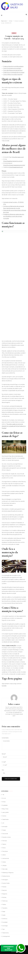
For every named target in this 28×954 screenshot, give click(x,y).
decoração (4, 826)
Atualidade (5, 805)
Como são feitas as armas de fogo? (13, 70)
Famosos (4, 840)
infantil (4, 855)
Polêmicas (4, 901)
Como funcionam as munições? (12, 68)
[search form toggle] (26, 14)
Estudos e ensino (6, 837)
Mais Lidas (4, 869)
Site (3, 770)
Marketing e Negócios (7, 872)
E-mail (4, 762)
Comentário (5, 738)
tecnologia (5, 925)
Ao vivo (4, 798)
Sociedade (4, 922)
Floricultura (5, 851)
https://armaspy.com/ (18, 157)
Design (4, 830)
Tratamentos (5, 932)
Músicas (4, 886)
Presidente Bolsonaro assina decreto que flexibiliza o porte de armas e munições (13, 216)
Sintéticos (4, 918)
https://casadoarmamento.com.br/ (12, 161)
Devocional (5, 833)
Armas (14, 33)
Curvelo (4, 685)
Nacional (4, 890)
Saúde (3, 915)
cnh (3, 823)
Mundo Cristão (6, 883)
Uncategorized (6, 936)
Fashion (4, 844)
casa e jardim (5, 812)
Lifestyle (4, 865)
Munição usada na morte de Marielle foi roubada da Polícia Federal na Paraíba (13, 426)
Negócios (4, 894)
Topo (3, 929)
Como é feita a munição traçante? (13, 74)
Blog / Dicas (5, 808)
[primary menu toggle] (2, 15)
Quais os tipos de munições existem (13, 66)
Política (4, 904)
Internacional (5, 858)
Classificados (5, 819)
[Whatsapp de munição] (13, 953)
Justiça (4, 862)
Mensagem (5, 879)
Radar (3, 911)
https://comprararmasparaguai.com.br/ (14, 165)
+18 (3, 794)
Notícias (4, 897)
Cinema (4, 816)
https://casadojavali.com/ (16, 167)
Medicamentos (6, 876)
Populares (4, 908)
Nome (4, 754)
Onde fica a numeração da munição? (13, 72)
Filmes (4, 847)
